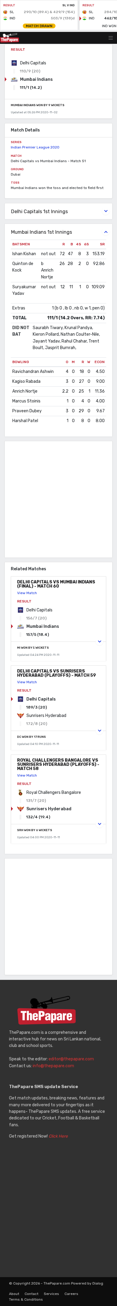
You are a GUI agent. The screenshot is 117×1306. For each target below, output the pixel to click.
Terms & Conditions (26, 1299)
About (14, 1294)
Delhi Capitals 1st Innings (39, 211)
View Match (27, 593)
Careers (71, 1294)
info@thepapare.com (53, 1065)
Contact (31, 1294)
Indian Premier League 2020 (35, 147)
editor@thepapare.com (71, 1059)
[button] (99, 641)
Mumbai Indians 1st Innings (41, 232)
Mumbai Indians (36, 79)
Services (51, 1294)
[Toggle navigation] (110, 38)
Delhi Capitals (33, 63)
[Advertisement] (58, 499)
